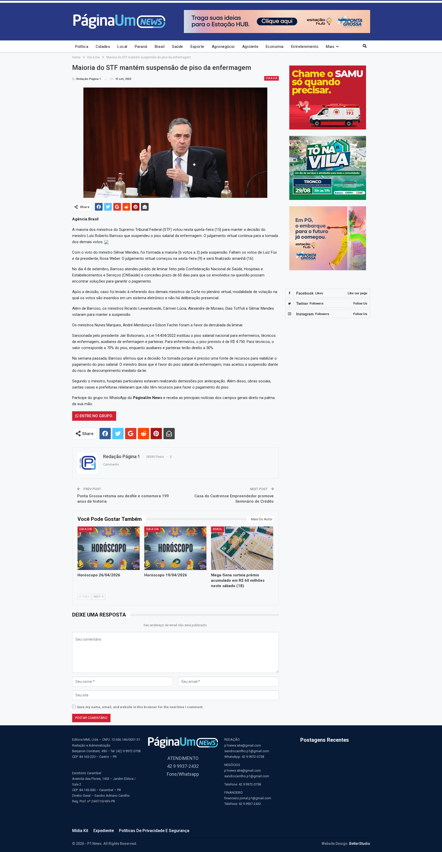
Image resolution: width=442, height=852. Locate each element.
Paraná (141, 46)
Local (122, 46)
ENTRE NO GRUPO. (96, 416)
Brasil (160, 46)
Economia (275, 46)
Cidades (103, 46)
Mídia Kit (80, 830)
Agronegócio (223, 46)
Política (82, 46)
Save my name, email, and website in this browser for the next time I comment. (140, 707)
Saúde (177, 46)
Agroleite (250, 46)
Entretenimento (304, 46)
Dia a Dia (271, 78)
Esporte (197, 46)
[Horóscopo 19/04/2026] (175, 548)
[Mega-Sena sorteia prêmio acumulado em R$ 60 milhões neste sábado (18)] (242, 548)
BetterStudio (359, 844)
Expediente (103, 830)
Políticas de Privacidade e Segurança (154, 830)
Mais (330, 46)
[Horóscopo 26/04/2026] (109, 548)
